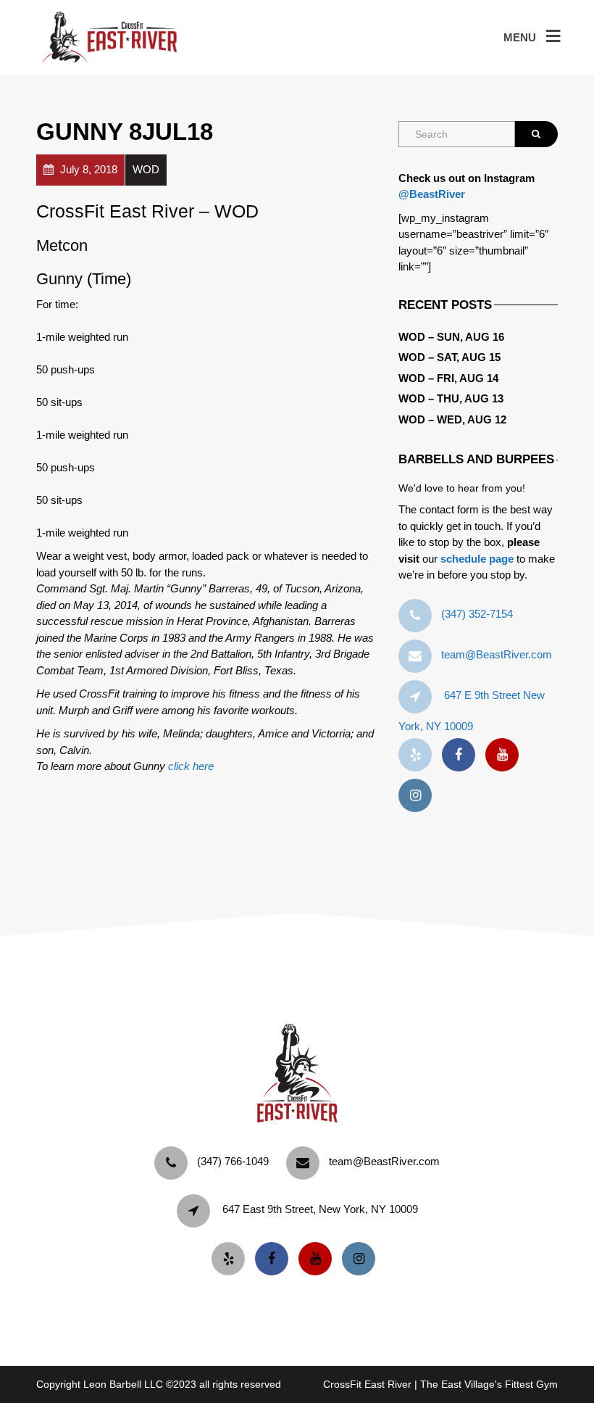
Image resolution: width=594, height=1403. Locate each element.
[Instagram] (418, 796)
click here (191, 766)
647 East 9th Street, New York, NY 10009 (320, 1209)
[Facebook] (462, 755)
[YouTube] (505, 755)
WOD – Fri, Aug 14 (448, 378)
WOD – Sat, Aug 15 (449, 357)
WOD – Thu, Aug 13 (450, 398)
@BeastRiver (431, 194)
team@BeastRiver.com (496, 654)
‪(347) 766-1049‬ (233, 1161)
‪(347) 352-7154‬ (477, 614)
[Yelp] (418, 755)
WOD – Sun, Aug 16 (451, 337)
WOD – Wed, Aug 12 (452, 419)
